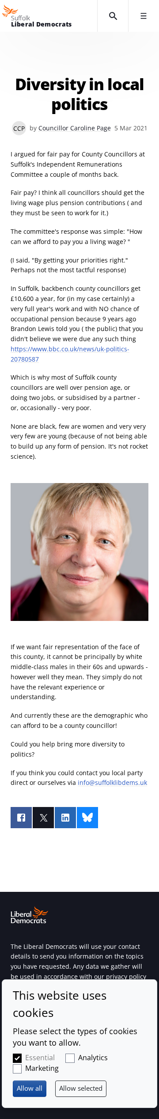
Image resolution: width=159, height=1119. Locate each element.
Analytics (93, 1057)
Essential (40, 1057)
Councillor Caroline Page (74, 128)
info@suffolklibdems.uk (112, 782)
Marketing (42, 1068)
